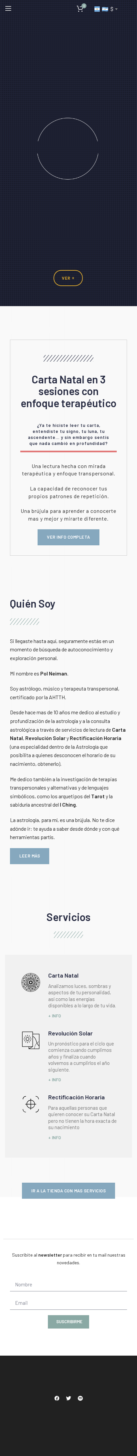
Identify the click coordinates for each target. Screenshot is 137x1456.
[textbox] (106, 9)
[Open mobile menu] (8, 8)
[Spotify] (80, 1398)
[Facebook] (57, 1398)
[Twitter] (68, 1398)
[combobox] (106, 9)
